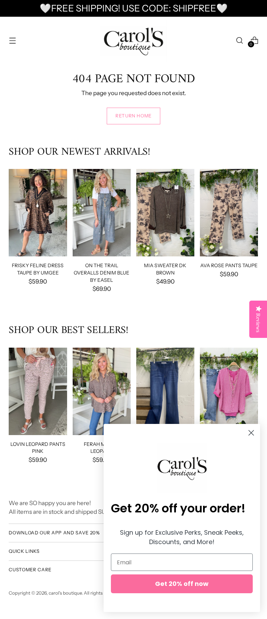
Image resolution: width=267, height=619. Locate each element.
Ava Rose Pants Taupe (229, 265)
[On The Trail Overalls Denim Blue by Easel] (102, 212)
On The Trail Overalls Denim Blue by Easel (101, 272)
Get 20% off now (182, 583)
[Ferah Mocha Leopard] (102, 391)
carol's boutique (65, 593)
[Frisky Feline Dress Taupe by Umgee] (38, 212)
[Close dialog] (251, 433)
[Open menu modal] (12, 40)
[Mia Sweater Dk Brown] (165, 212)
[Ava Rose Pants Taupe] (229, 212)
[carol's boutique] (133, 41)
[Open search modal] (240, 40)
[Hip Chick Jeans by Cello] (165, 391)
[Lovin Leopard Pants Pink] (38, 391)
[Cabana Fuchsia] (229, 391)
